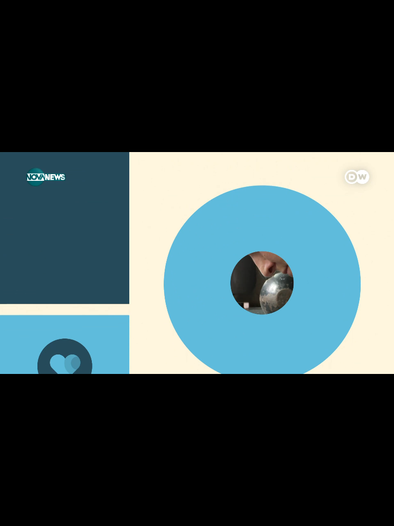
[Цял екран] (353, 512)
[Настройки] (374, 18)
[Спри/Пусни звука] (38, 512)
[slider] (44, 498)
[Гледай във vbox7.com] (375, 512)
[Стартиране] (17, 512)
